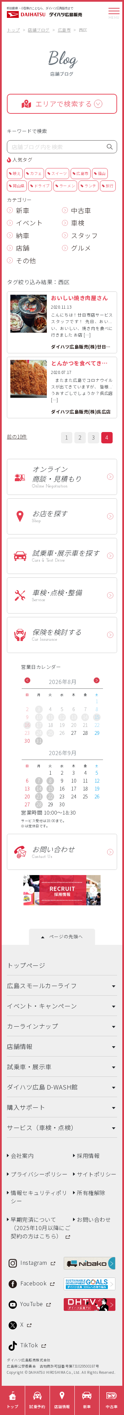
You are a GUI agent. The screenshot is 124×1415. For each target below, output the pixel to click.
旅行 (110, 185)
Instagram (34, 1262)
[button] (27, 680)
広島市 (82, 173)
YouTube (32, 1304)
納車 (22, 235)
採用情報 (88, 1155)
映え (17, 173)
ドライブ (42, 185)
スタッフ (84, 235)
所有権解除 (91, 1193)
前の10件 (17, 436)
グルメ (81, 247)
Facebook (34, 1283)
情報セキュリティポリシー (39, 1197)
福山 (102, 173)
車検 (77, 222)
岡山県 (19, 185)
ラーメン (67, 185)
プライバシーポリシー (39, 1174)
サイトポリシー (97, 1174)
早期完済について (40, 1227)
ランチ (90, 185)
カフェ (36, 173)
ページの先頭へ (63, 936)
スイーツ (59, 173)
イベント (29, 222)
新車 (22, 210)
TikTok (30, 1345)
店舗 (22, 247)
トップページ (26, 965)
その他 (26, 260)
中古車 (81, 210)
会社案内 (22, 1155)
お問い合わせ (94, 1219)
